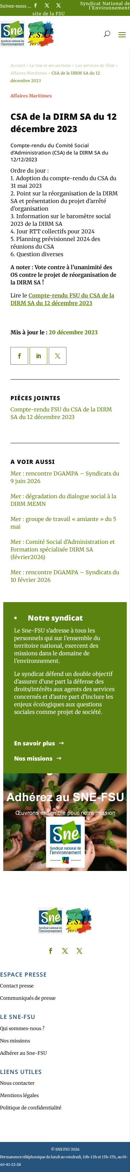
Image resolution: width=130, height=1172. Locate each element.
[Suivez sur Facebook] (35, 5)
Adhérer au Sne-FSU (23, 1053)
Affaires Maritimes (28, 73)
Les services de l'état (94, 65)
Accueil (17, 65)
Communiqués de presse (28, 998)
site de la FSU (48, 13)
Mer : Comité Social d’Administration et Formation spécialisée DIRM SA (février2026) (62, 549)
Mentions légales (19, 1095)
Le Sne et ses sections (50, 65)
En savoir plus (34, 743)
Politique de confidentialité (30, 1108)
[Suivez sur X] (47, 5)
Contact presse (17, 986)
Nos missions (33, 758)
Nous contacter (17, 1083)
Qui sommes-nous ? (22, 1028)
